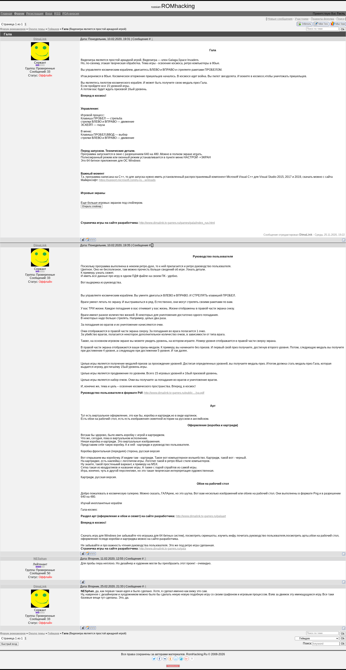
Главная (6, 13)
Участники (302, 18)
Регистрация (34, 13)
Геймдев (53, 29)
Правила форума (322, 18)
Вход (48, 13)
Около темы (36, 29)
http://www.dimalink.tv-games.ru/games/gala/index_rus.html (177, 222)
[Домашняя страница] (91, 239)
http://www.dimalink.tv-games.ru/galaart (201, 516)
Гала (65, 29)
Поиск (340, 18)
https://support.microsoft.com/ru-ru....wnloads (127, 180)
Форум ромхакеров (13, 29)
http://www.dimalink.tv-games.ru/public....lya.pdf (174, 392)
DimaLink (40, 39)
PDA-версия (71, 13)
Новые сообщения (279, 18)
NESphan (40, 558)
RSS (57, 13)
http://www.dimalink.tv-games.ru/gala (162, 548)
